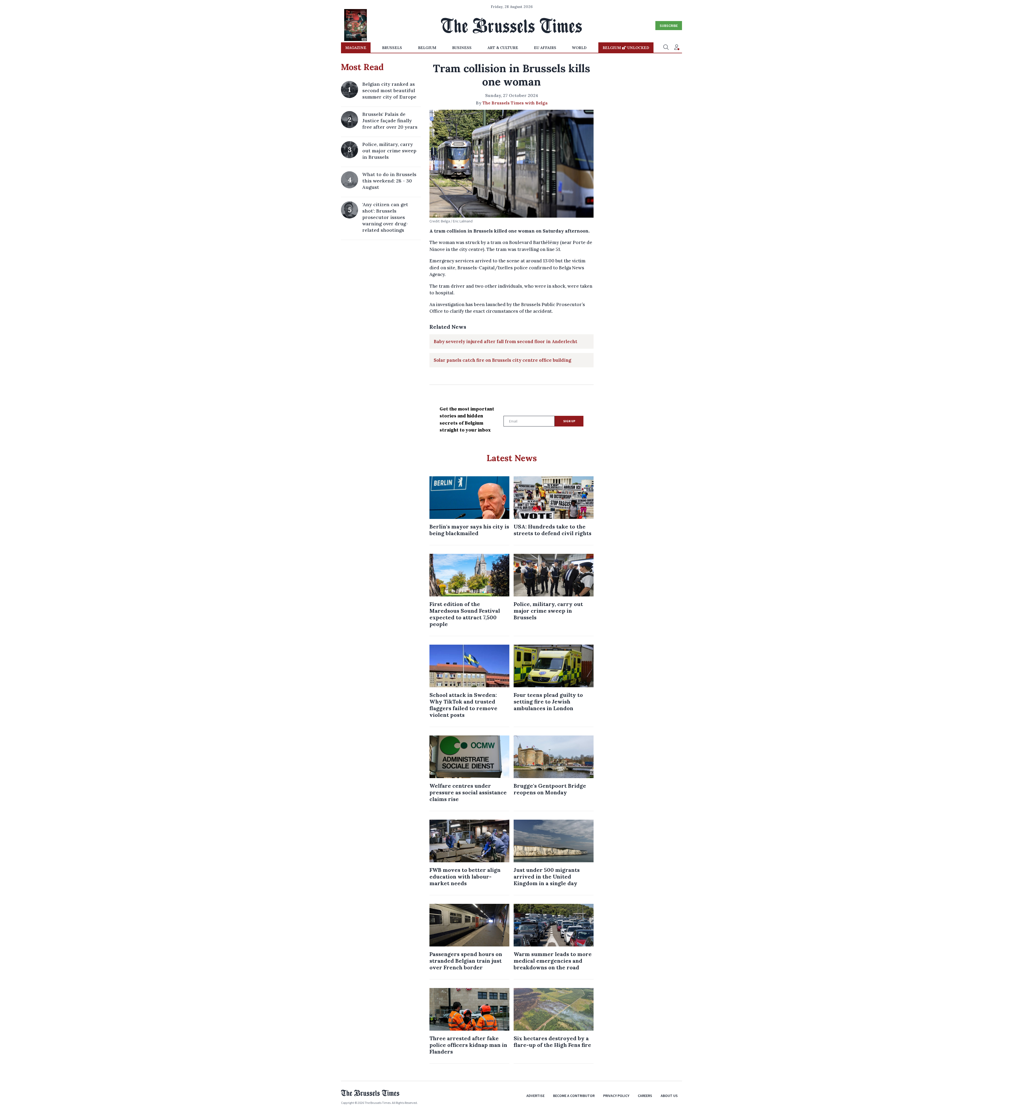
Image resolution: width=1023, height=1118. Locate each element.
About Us (669, 1095)
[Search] (666, 47)
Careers (645, 1095)
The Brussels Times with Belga (514, 102)
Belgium (427, 47)
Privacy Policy (616, 1095)
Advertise (535, 1095)
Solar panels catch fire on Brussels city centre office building (502, 360)
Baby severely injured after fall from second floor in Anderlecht (505, 341)
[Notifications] (676, 47)
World (579, 47)
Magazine (355, 47)
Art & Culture (503, 47)
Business (462, 47)
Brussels (392, 47)
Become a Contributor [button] (574, 1095)
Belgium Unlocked (626, 47)
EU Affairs (545, 47)
